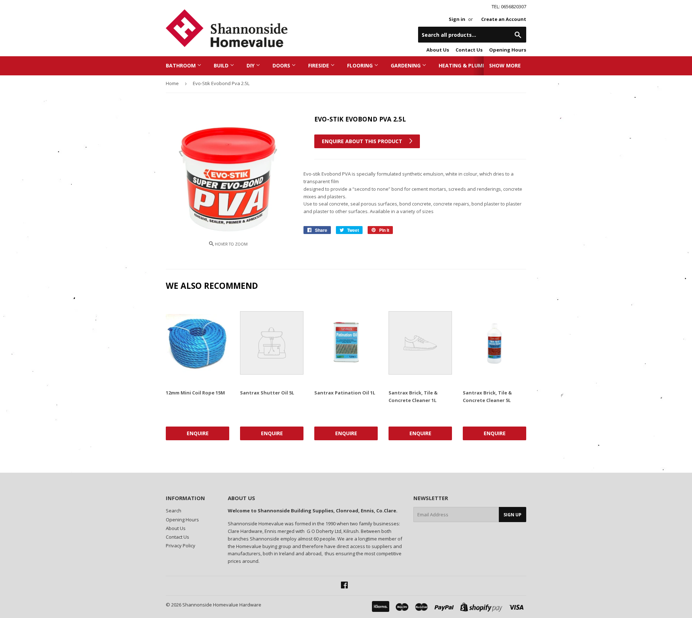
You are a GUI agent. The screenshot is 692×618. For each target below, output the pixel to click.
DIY (251, 65)
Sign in (457, 19)
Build (222, 65)
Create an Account (503, 19)
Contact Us (469, 50)
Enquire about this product (363, 141)
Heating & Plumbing (467, 65)
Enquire (198, 433)
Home (172, 83)
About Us (437, 50)
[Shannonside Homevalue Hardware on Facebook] (344, 586)
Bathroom (181, 65)
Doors (282, 65)
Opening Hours (507, 50)
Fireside (319, 65)
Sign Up (513, 515)
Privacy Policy (180, 545)
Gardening (406, 65)
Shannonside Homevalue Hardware (221, 604)
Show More (505, 65)
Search (173, 510)
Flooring (360, 65)
